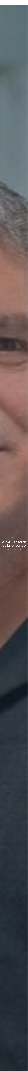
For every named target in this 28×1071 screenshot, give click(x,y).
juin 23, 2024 (8, 549)
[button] (26, 2)
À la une (14, 537)
